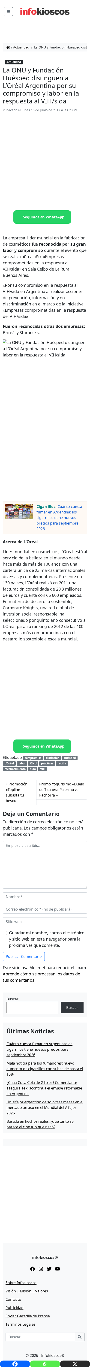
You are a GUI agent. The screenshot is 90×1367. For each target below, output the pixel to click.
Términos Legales (20, 1324)
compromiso (33, 758)
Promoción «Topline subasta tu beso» (16, 792)
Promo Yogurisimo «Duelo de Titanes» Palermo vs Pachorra (61, 790)
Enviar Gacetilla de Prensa (28, 1316)
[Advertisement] (45, 162)
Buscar (12, 999)
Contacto (13, 1299)
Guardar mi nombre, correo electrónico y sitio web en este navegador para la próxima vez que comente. (46, 939)
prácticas (47, 763)
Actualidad (21, 47)
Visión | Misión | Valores (27, 1291)
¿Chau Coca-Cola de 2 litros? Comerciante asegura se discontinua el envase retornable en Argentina (44, 1088)
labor (21, 763)
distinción (52, 758)
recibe (62, 763)
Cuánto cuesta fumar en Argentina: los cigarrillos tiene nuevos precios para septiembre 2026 (59, 517)
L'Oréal (9, 763)
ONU (33, 763)
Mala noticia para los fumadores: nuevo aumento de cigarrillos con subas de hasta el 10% (44, 1069)
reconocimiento (15, 769)
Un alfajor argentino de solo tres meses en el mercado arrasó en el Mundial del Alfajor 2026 (44, 1107)
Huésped (70, 758)
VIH (42, 769)
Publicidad (14, 1307)
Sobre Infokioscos (21, 1282)
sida (33, 769)
